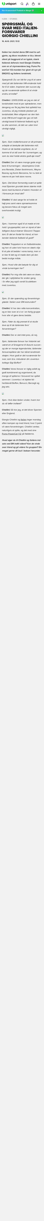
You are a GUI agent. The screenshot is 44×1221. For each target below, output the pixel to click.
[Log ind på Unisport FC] (27, 4)
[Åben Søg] (22, 3)
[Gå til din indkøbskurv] (33, 4)
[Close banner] (41, 10)
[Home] (9, 3)
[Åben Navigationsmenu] (39, 4)
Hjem (4, 19)
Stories (13, 19)
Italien (24, 420)
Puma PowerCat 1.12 (11, 434)
